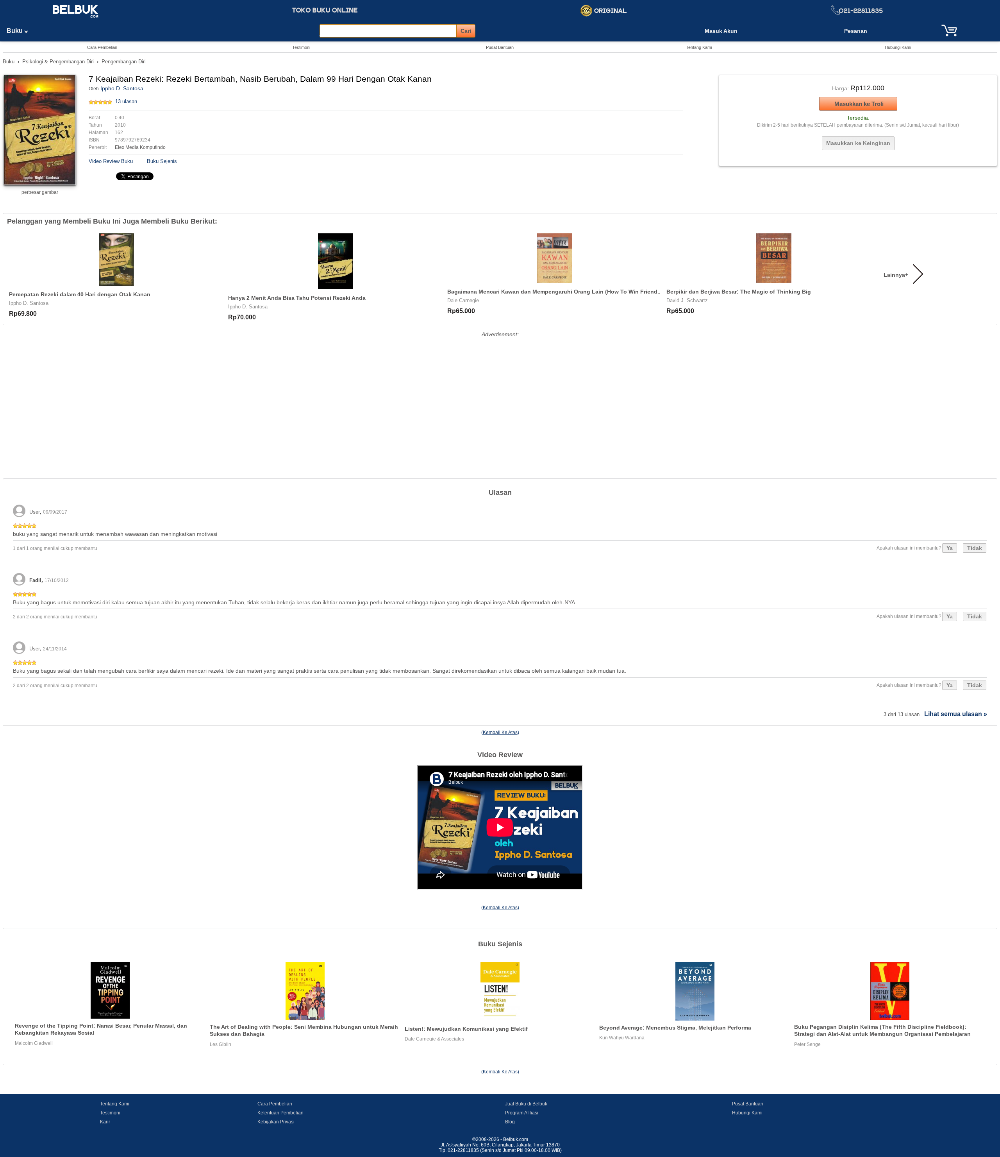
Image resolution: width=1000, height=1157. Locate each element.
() (500, 732)
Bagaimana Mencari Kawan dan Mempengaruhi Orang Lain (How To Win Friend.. (554, 291)
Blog (510, 1122)
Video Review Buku (111, 161)
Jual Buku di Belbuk (526, 1104)
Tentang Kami (699, 47)
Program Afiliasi (521, 1113)
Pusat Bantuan (500, 47)
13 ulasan (126, 101)
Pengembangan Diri (124, 61)
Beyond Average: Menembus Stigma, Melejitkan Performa (675, 1027)
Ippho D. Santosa (121, 88)
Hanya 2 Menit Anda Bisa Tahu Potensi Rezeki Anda (297, 298)
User (34, 512)
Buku (15, 30)
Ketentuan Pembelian (280, 1113)
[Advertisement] (500, 394)
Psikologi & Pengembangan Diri (58, 61)
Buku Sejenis (162, 161)
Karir (105, 1122)
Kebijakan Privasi (276, 1122)
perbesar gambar (39, 192)
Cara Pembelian (102, 47)
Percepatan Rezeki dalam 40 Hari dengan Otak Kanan (79, 294)
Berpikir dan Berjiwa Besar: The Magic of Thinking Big (738, 291)
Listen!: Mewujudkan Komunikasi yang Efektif (466, 1029)
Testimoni (301, 47)
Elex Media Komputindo (140, 147)
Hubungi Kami (898, 47)
